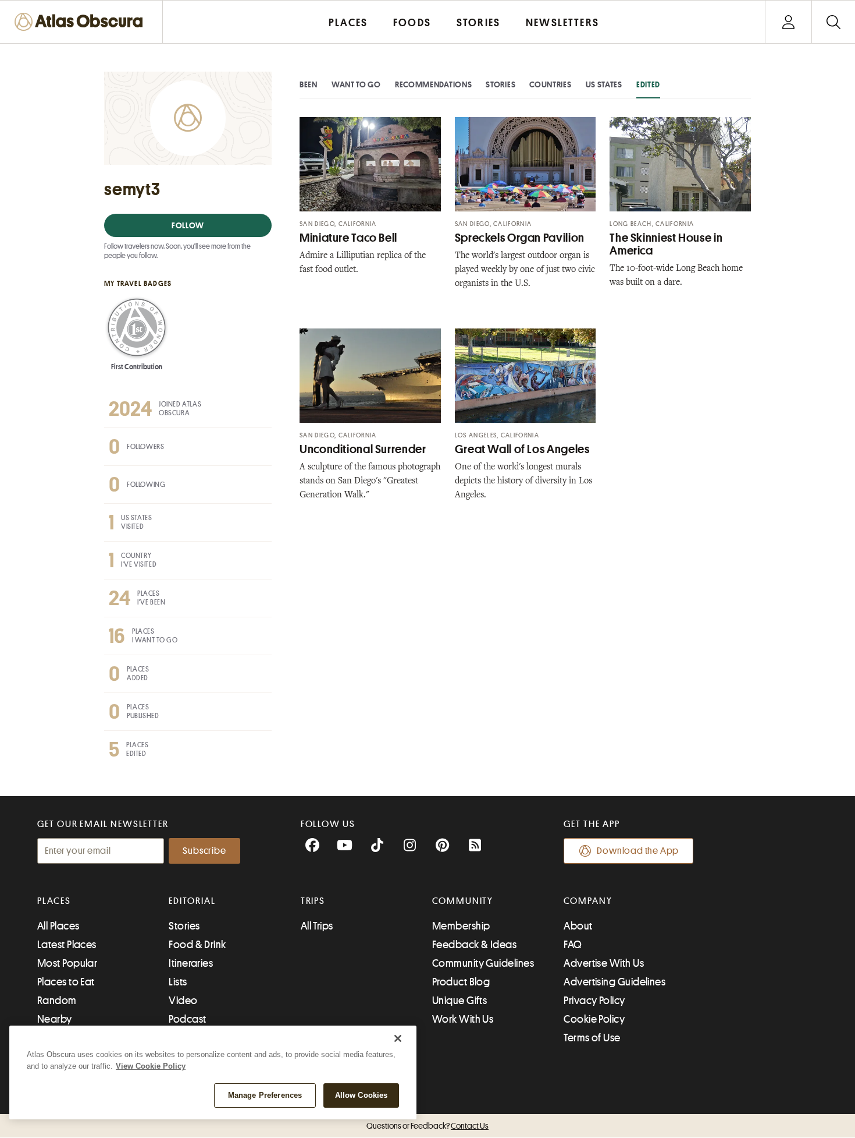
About (578, 926)
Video (183, 1000)
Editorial (192, 901)
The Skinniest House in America (666, 244)
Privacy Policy (594, 1000)
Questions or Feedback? (427, 1126)
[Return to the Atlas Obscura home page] (81, 22)
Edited (648, 84)
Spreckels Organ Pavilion (520, 238)
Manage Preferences (265, 1095)
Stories (500, 84)
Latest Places (67, 944)
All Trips (317, 926)
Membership (461, 926)
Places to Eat (66, 982)
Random (57, 1000)
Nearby (54, 1019)
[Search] (833, 22)
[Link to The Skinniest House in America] (680, 164)
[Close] (398, 1038)
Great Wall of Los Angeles (522, 449)
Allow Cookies (361, 1095)
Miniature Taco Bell (348, 238)
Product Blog (461, 982)
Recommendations (433, 84)
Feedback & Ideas (474, 944)
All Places (58, 926)
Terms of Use (592, 1037)
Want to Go (356, 84)
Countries (550, 84)
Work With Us (462, 1019)
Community (462, 901)
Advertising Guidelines (614, 982)
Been (309, 84)
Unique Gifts (459, 1000)
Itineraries (191, 963)
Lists (178, 982)
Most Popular (67, 963)
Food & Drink (197, 944)
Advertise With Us (604, 963)
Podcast (187, 1019)
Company (588, 901)
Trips (313, 901)
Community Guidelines (483, 963)
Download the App (638, 851)
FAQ (573, 944)
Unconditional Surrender (363, 449)
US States (604, 84)
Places (54, 901)
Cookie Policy (594, 1019)
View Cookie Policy (151, 1066)
